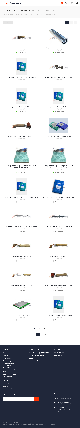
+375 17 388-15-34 (63, 398)
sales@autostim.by (64, 403)
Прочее (6, 383)
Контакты (58, 355)
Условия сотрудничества (39, 353)
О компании (59, 353)
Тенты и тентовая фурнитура (10, 375)
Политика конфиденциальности (37, 359)
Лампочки (7, 358)
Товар (5, 386)
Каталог (6, 349)
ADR (4, 353)
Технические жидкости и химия (13, 380)
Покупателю (34, 349)
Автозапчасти (8, 355)
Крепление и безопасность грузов (14, 371)
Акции (57, 349)
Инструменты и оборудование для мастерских (10, 365)
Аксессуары (7, 361)
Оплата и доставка (36, 355)
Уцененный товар (10, 389)
